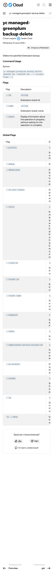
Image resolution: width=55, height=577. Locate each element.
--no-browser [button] (13, 364)
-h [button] (7, 417)
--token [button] (10, 331)
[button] (38, 4)
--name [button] (9, 106)
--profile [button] (11, 148)
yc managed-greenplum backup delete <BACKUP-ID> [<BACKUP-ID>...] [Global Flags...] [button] (24, 74)
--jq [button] (8, 398)
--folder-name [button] (13, 296)
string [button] (24, 95)
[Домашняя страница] (13, 5)
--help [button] (14, 417)
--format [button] (10, 378)
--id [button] (8, 95)
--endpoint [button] (12, 315)
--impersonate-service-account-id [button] (24, 345)
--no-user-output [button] (15, 190)
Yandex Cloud (26, 38)
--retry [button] (10, 207)
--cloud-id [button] (12, 263)
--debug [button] (10, 164)
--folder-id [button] (12, 279)
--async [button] (10, 117)
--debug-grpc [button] (13, 170)
